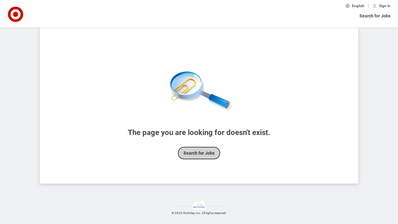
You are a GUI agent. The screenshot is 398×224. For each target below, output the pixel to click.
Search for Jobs (375, 15)
